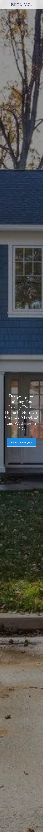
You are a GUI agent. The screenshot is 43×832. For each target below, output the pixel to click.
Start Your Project (21, 442)
